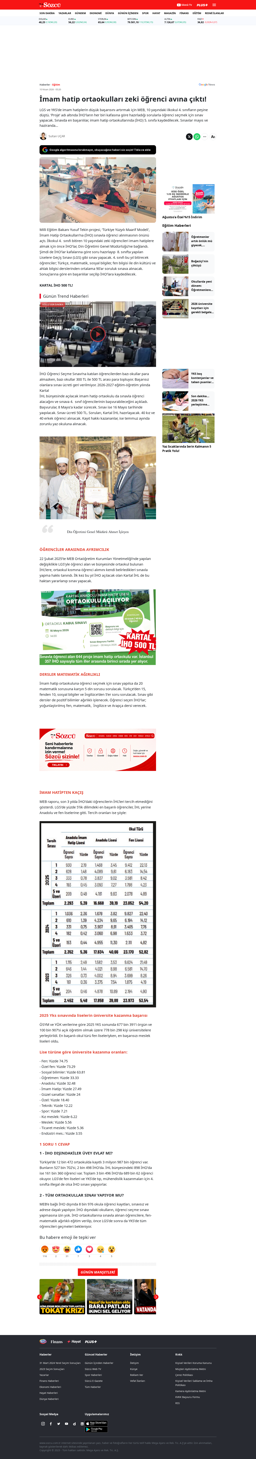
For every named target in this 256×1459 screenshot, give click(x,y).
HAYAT (156, 13)
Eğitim (56, 84)
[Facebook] (50, 1423)
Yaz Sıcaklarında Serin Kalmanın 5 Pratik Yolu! (186, 448)
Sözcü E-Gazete (94, 1380)
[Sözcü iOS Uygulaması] (96, 1423)
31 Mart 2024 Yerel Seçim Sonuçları (60, 1363)
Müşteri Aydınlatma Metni (190, 1369)
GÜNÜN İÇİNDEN (128, 13)
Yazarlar (44, 1375)
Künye (133, 1369)
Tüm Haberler (93, 1387)
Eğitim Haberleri (176, 225)
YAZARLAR (65, 13)
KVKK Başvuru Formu (187, 1397)
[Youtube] (66, 1423)
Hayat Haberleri (49, 1392)
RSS (177, 1403)
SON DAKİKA (47, 13)
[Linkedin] (82, 1423)
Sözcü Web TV (93, 1369)
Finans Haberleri (49, 1380)
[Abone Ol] (206, 84)
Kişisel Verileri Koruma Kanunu (193, 1363)
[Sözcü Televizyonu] (43, 1341)
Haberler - (46, 84)
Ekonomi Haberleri (50, 1387)
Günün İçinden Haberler (99, 1363)
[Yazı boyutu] (213, 136)
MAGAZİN (170, 13)
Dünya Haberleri (49, 1399)
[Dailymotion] (74, 1423)
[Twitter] (58, 1423)
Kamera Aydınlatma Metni (190, 1391)
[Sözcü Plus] (91, 1341)
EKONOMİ (96, 13)
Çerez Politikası (184, 1375)
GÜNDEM (80, 13)
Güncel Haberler (96, 1354)
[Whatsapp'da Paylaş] (196, 136)
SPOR (145, 13)
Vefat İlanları (137, 1380)
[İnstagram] (43, 1423)
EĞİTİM (197, 13)
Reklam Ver (136, 1375)
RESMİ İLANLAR (214, 13)
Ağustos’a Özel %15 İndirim (182, 217)
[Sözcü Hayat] (74, 1342)
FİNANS (184, 13)
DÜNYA (109, 13)
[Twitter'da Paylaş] (189, 136)
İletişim (134, 1363)
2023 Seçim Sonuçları (52, 1369)
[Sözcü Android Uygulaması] (96, 1429)
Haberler (46, 1354)
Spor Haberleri (93, 1375)
